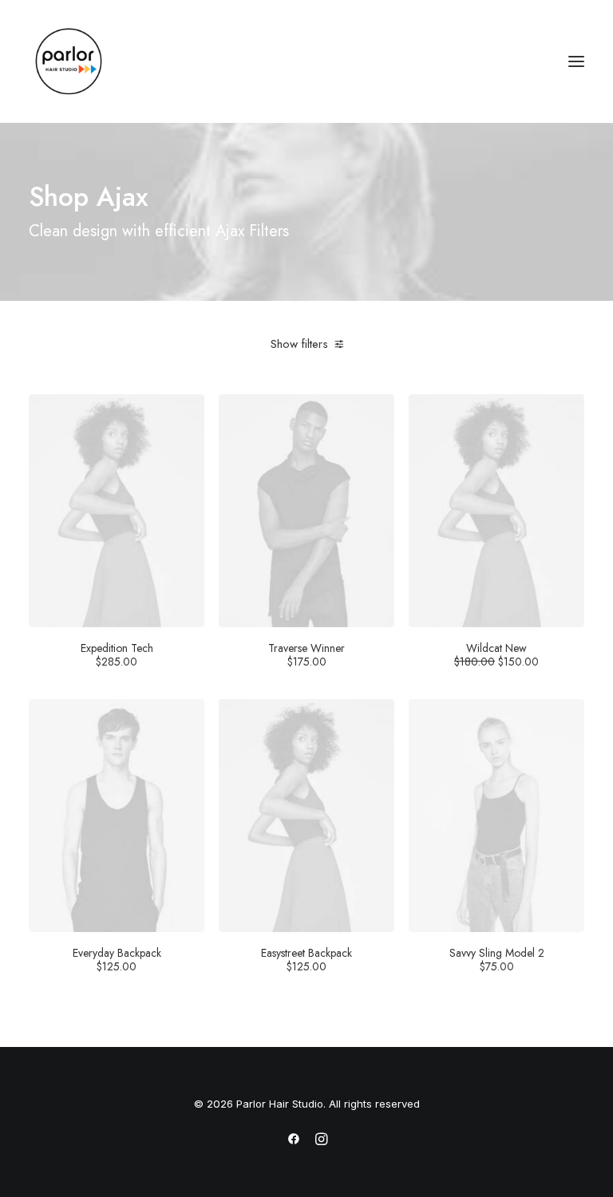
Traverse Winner (306, 654)
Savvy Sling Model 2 (496, 959)
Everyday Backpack (117, 959)
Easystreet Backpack (306, 959)
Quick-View (185, 412)
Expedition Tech (117, 654)
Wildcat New (496, 654)
